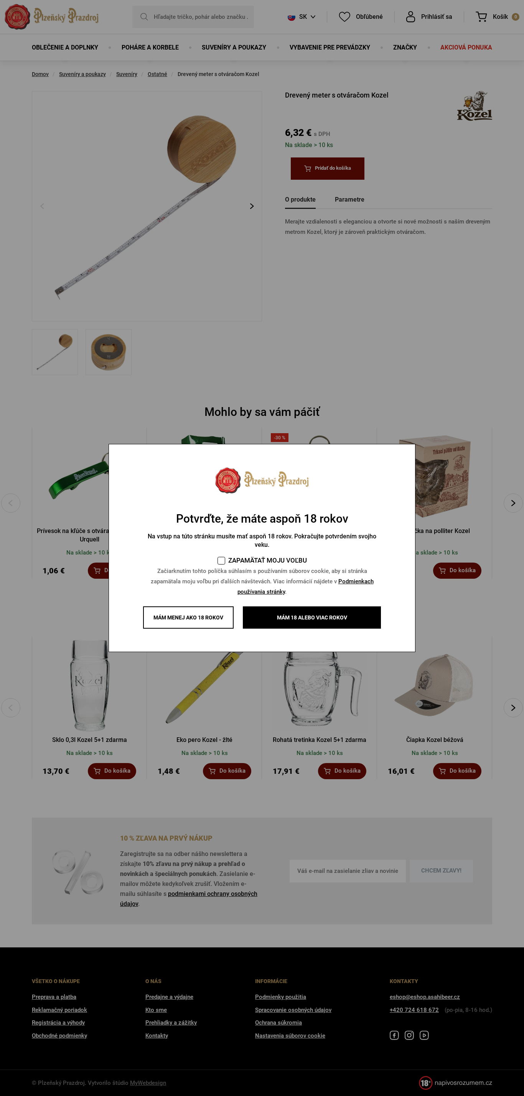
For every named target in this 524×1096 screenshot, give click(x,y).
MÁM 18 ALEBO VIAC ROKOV (312, 617)
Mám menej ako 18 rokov (188, 617)
